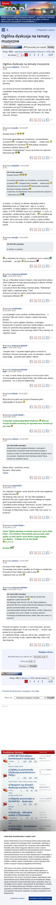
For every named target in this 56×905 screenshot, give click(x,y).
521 (35, 762)
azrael (48, 798)
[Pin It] (39, 120)
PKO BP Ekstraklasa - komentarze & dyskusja (21, 757)
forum (5, 3)
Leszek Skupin (17, 415)
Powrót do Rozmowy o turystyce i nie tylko (21, 691)
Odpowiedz (6, 46)
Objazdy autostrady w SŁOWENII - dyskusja (21, 800)
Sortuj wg (24, 661)
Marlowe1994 (43, 787)
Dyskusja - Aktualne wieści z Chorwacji (20, 813)
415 (24, 804)
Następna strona (45, 652)
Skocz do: (8, 698)
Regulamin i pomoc (46, 30)
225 (35, 778)
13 (32, 818)
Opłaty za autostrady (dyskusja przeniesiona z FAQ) (21, 772)
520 (30, 762)
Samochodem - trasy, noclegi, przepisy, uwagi (22, 781)
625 (51, 54)
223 (24, 778)
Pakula (14, 393)
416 (30, 804)
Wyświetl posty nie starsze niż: (20, 657)
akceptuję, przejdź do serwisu (40, 898)
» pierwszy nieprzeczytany (25, 52)
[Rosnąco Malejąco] (28, 665)
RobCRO (15, 67)
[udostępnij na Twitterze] (43, 120)
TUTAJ (5, 473)
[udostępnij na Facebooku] (31, 120)
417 (35, 804)
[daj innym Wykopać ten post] (47, 120)
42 (32, 791)
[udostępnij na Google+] (35, 120)
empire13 (49, 769)
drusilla (15, 128)
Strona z (44, 52)
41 (27, 791)
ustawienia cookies (17, 898)
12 (27, 818)
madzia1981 (16, 309)
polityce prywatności (39, 891)
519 (24, 762)
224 (30, 778)
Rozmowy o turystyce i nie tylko (12, 820)
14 (36, 818)
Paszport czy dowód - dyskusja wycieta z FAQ (21, 786)
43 (36, 791)
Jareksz (15, 439)
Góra (51, 120)
